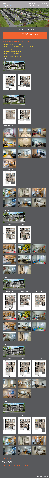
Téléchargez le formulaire (7, 470)
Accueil (14, 29)
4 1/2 (19, 29)
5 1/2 (23, 29)
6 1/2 (28, 29)
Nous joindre (33, 29)
